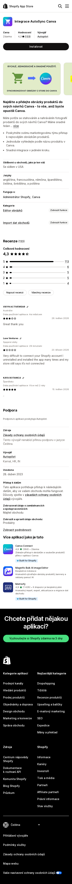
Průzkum (9, 792)
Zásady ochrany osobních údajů (24, 435)
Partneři (42, 785)
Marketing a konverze (17, 718)
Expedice (43, 725)
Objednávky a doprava (18, 704)
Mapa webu (11, 863)
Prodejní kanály (13, 683)
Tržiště (41, 690)
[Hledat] (60, 6)
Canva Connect (24, 545)
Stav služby (45, 806)
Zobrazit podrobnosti (17, 529)
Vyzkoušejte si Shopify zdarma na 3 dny (36, 638)
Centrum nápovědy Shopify (15, 759)
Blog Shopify (11, 785)
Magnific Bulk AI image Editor (31, 567)
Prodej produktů (14, 697)
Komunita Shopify (14, 779)
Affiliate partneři (48, 792)
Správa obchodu (14, 725)
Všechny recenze (40, 292)
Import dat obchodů (16, 222)
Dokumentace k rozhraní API (12, 769)
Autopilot (42, 36)
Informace (43, 757)
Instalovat (36, 46)
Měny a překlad (47, 732)
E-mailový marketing (51, 711)
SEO (40, 718)
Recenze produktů (49, 697)
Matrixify (20, 584)
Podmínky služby (14, 844)
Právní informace (48, 799)
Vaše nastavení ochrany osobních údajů (29, 872)
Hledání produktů (14, 690)
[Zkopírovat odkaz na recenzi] (27, 306)
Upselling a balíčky (49, 704)
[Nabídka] (67, 6)
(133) (28, 36)
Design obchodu (14, 711)
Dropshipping (46, 683)
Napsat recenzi (14, 292)
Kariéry (41, 764)
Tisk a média (45, 778)
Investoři (43, 771)
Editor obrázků (12, 210)
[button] (36, 553)
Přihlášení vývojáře (15, 835)
